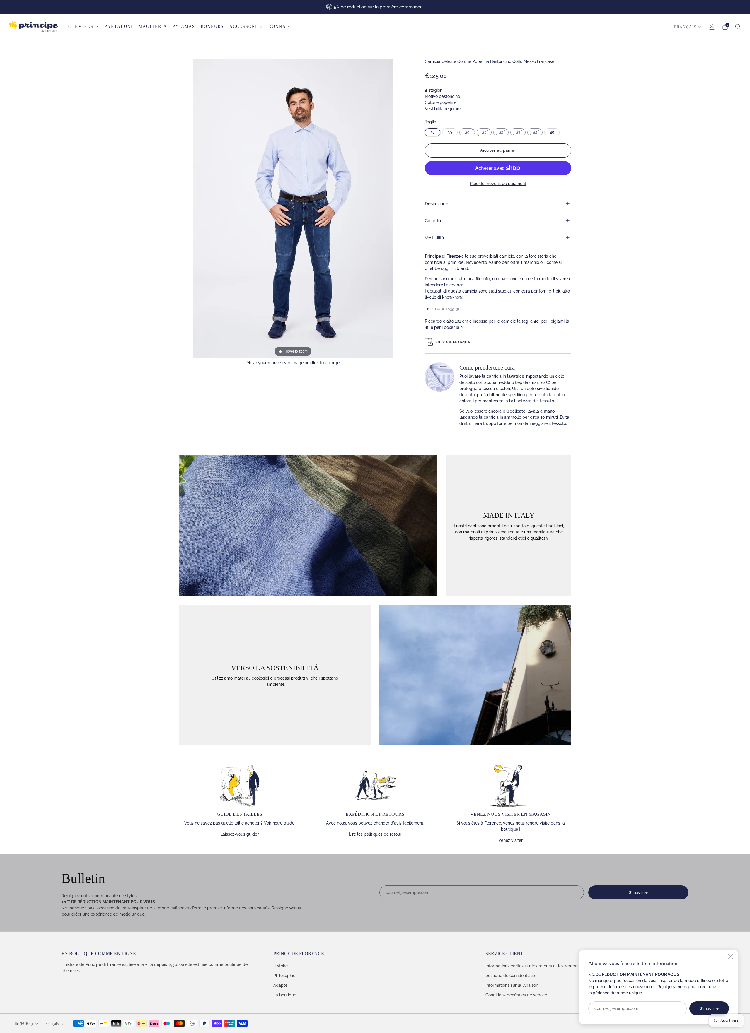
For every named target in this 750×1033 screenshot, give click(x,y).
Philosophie (284, 975)
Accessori (243, 26)
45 (552, 132)
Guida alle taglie (453, 342)
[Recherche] (738, 27)
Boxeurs (212, 26)
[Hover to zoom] (293, 208)
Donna (277, 26)
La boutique (284, 995)
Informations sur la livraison (511, 985)
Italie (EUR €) (22, 1024)
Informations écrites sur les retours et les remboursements (541, 966)
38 (432, 132)
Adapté (280, 985)
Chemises (80, 26)
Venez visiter (510, 840)
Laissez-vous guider (239, 834)
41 (484, 132)
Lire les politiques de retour (375, 834)
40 (467, 132)
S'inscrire (709, 1008)
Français (685, 27)
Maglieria (153, 26)
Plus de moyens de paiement (498, 183)
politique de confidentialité (510, 975)
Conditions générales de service (516, 995)
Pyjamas (184, 26)
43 (518, 132)
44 (535, 132)
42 (501, 132)
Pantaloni (119, 26)
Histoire (280, 966)
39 (450, 132)
